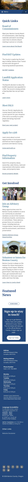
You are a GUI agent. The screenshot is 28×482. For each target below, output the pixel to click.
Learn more (6, 98)
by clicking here (11, 423)
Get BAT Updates (8, 70)
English (16, 0)
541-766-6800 (18, 422)
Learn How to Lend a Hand (11, 282)
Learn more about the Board (12, 46)
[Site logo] (14, 5)
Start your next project (10, 125)
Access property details (10, 173)
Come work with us (8, 148)
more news (14, 303)
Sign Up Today (14, 338)
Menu (6, 12)
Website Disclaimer (8, 433)
